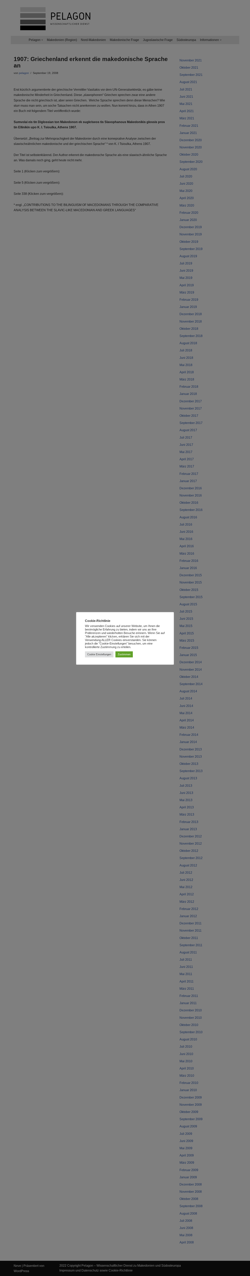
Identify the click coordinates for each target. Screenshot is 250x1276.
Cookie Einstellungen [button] (99, 654)
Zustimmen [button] (124, 654)
